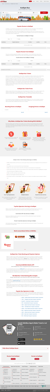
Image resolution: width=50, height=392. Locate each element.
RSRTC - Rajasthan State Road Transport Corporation (31, 310)
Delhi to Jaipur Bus (42, 383)
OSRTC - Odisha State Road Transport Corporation (31, 312)
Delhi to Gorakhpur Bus (25, 383)
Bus (30, 1)
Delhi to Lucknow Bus (16, 383)
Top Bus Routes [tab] (6, 366)
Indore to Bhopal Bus (33, 377)
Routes (6, 386)
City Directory (7, 3)
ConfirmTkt (9, 390)
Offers (41, 1)
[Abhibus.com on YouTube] (30, 363)
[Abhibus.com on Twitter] (28, 363)
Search (44, 12)
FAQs (27, 386)
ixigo (5, 390)
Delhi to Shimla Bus (33, 383)
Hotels (37, 1)
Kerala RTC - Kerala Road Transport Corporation (30, 301)
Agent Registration (4, 387)
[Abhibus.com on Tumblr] (33, 363)
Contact (12, 386)
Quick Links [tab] (40, 366)
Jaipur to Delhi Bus (42, 380)
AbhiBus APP (22, 268)
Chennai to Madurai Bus (34, 373)
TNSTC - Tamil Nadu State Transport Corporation (30, 306)
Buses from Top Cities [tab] (15, 366)
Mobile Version (17, 386)
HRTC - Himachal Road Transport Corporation (30, 302)
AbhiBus (2, 390)
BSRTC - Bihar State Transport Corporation (29, 313)
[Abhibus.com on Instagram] (31, 363)
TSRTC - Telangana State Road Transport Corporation (31, 299)
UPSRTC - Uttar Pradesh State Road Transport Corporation (32, 308)
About (9, 386)
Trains (34, 1)
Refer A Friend (46, 1)
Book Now (13, 358)
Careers (21, 386)
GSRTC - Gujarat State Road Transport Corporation (31, 304)
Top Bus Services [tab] (33, 366)
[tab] (25, 348)
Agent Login (36, 386)
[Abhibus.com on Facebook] (26, 363)
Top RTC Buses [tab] (25, 366)
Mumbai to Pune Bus (7, 377)
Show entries (14, 60)
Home (3, 3)
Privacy (32, 386)
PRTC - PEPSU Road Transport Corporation (29, 315)
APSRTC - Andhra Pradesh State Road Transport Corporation (32, 297)
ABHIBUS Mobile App (16, 280)
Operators (3, 386)
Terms (30, 386)
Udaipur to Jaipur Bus (33, 380)
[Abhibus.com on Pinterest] (35, 363)
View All (22, 112)
